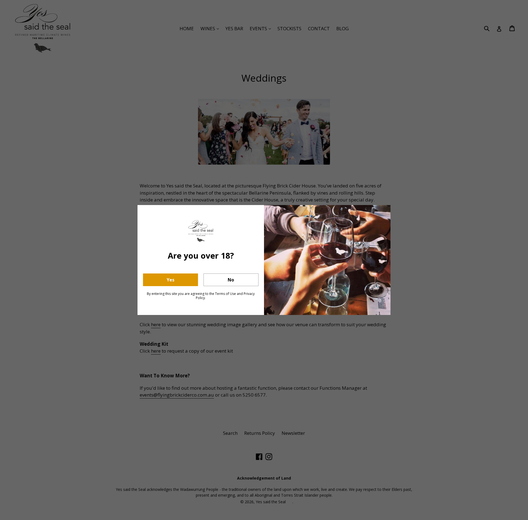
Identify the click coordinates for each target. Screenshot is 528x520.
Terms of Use (225, 293)
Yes (170, 280)
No (231, 280)
